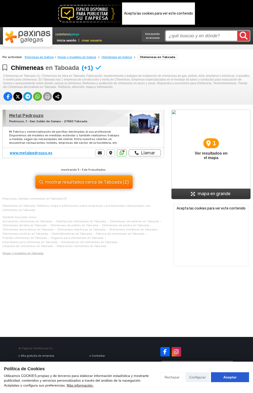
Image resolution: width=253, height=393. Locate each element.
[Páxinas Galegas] (27, 37)
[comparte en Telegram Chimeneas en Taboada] (27, 96)
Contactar (98, 355)
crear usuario (92, 40)
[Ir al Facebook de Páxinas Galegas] (165, 351)
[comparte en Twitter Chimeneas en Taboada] (17, 96)
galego (74, 34)
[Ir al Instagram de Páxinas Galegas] (176, 351)
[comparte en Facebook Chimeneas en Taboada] (7, 96)
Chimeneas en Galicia (117, 57)
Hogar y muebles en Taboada (22, 253)
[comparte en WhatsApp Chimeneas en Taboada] (37, 96)
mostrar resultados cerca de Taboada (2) (87, 182)
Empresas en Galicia (39, 57)
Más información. (80, 385)
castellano (62, 34)
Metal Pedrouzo (26, 115)
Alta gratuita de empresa (37, 355)
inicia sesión (66, 40)
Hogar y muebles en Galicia (77, 57)
